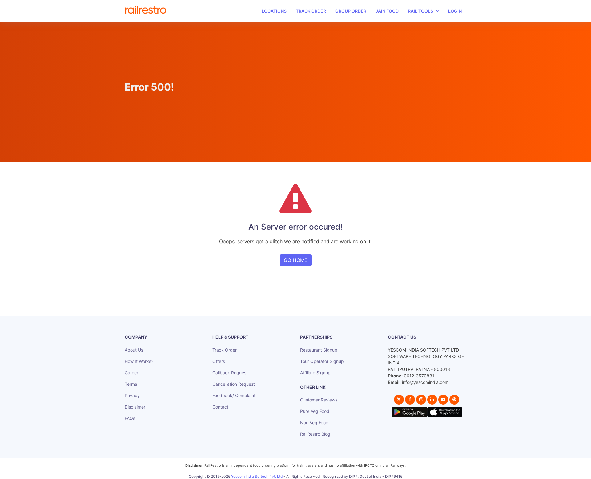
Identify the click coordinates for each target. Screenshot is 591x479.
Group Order (350, 11)
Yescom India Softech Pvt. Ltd (257, 476)
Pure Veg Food (314, 411)
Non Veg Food (314, 422)
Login (455, 11)
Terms (131, 384)
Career (131, 372)
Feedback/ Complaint (233, 395)
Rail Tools (420, 11)
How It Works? (139, 361)
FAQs (130, 418)
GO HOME (296, 260)
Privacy (132, 395)
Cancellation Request (233, 384)
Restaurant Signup (318, 349)
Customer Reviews (318, 399)
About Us (134, 349)
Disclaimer (135, 406)
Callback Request (230, 372)
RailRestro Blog (315, 434)
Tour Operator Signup (322, 361)
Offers (218, 361)
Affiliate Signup (315, 372)
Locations (274, 11)
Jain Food (387, 11)
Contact (220, 406)
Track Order (311, 11)
